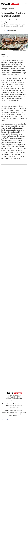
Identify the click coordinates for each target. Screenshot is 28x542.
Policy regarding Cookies (14, 407)
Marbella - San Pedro (5, 412)
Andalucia (12, 412)
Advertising (19, 405)
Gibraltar (20, 412)
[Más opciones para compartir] (4, 30)
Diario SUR (7, 410)
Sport (19, 413)
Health (4, 413)
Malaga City (21, 410)
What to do (14, 413)
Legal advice (9, 403)
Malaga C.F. (23, 413)
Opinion (10, 415)
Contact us (4, 403)
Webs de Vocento (22, 419)
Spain (16, 412)
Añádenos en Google (12, 30)
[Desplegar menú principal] (26, 4)
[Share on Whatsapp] (2, 30)
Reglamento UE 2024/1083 (11, 405)
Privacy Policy (23, 403)
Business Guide (16, 415)
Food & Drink (8, 413)
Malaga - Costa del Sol (9, 9)
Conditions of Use (16, 403)
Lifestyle (24, 412)
